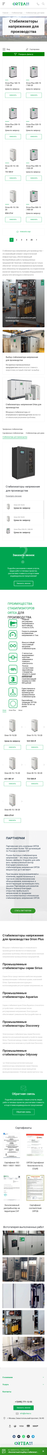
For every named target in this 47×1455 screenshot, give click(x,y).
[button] (7, 121)
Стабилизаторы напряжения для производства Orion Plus (23, 937)
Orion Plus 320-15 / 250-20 (33, 125)
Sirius (20, 710)
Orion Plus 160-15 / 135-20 (12, 84)
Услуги (6, 1385)
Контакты (7, 1392)
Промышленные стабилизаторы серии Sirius (22, 966)
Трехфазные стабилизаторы (13, 429)
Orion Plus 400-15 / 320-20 (33, 167)
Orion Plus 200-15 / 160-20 (33, 84)
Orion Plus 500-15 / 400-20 (33, 208)
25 (32, 240)
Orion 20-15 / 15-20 (12, 773)
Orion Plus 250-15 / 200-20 (12, 125)
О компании (8, 1377)
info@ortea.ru (25, 1413)
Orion (4, 710)
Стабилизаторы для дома (35, 433)
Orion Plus (12, 710)
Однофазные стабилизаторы (13, 433)
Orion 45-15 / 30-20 (12, 208)
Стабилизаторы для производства (15, 437)
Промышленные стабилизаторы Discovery (21, 1023)
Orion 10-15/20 (11, 735)
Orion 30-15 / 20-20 (12, 167)
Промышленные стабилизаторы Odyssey (20, 1052)
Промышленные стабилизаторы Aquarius (20, 995)
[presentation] (3, 727)
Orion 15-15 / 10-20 (34, 735)
